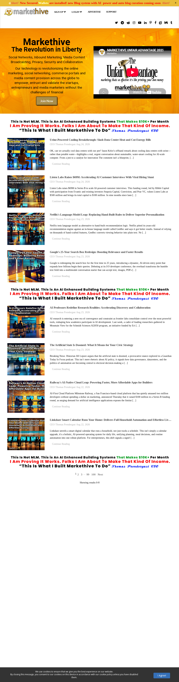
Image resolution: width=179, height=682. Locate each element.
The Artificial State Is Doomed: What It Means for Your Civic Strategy (91, 345)
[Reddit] (128, 22)
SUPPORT (111, 11)
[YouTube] (139, 22)
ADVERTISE (94, 11)
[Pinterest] (150, 22)
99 (88, 474)
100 (93, 474)
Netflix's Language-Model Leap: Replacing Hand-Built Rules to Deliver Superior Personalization (107, 214)
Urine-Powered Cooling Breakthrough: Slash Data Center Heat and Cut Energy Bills (100, 139)
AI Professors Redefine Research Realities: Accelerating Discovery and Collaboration (100, 307)
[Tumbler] (171, 22)
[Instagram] (134, 22)
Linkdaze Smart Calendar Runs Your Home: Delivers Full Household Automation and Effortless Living (111, 419)
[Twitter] (116, 22)
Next (100, 474)
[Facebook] (155, 22)
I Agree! (161, 675)
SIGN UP (58, 12)
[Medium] (166, 22)
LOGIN (75, 12)
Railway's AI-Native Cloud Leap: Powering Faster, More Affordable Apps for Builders (101, 382)
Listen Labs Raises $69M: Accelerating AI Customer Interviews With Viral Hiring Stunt (102, 177)
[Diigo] (160, 22)
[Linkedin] (145, 22)
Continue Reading (61, 164)
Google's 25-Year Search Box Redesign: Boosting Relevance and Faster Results (96, 252)
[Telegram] (122, 22)
